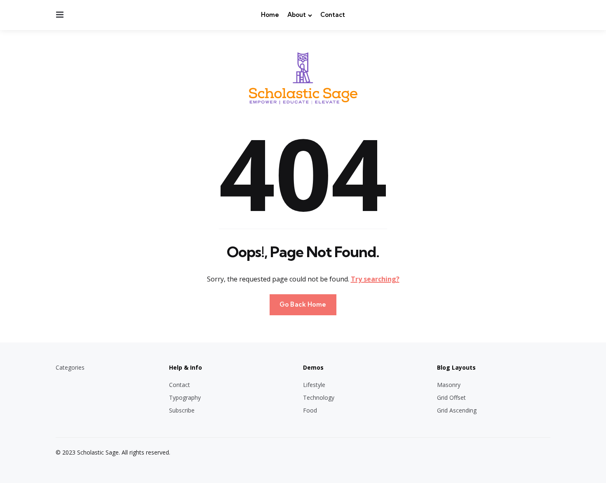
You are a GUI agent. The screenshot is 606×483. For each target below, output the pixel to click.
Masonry (448, 385)
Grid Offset (451, 397)
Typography (185, 397)
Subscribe (182, 410)
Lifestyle (314, 385)
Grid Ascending (457, 410)
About (296, 15)
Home (270, 15)
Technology (318, 397)
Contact (332, 15)
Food (310, 410)
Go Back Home (303, 304)
